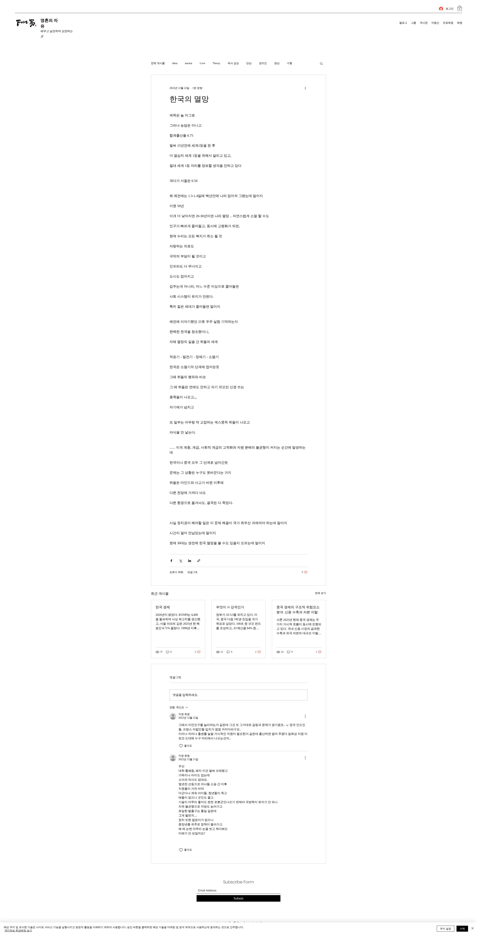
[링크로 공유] (198, 560)
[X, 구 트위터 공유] (180, 560)
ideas (174, 63)
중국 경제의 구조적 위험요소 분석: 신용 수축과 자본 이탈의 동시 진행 (299, 610)
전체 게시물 (158, 63)
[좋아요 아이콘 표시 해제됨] (181, 746)
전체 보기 (320, 593)
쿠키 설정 (445, 928)
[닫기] (472, 928)
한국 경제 (163, 607)
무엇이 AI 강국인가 (230, 607)
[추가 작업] (305, 88)
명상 (276, 63)
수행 (289, 63)
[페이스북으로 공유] (171, 560)
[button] (459, 8)
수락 (462, 928)
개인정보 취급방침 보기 (18, 930)
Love (202, 63)
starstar (188, 63)
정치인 (263, 63)
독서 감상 (233, 63)
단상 (249, 63)
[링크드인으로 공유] (189, 560)
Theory (216, 63)
